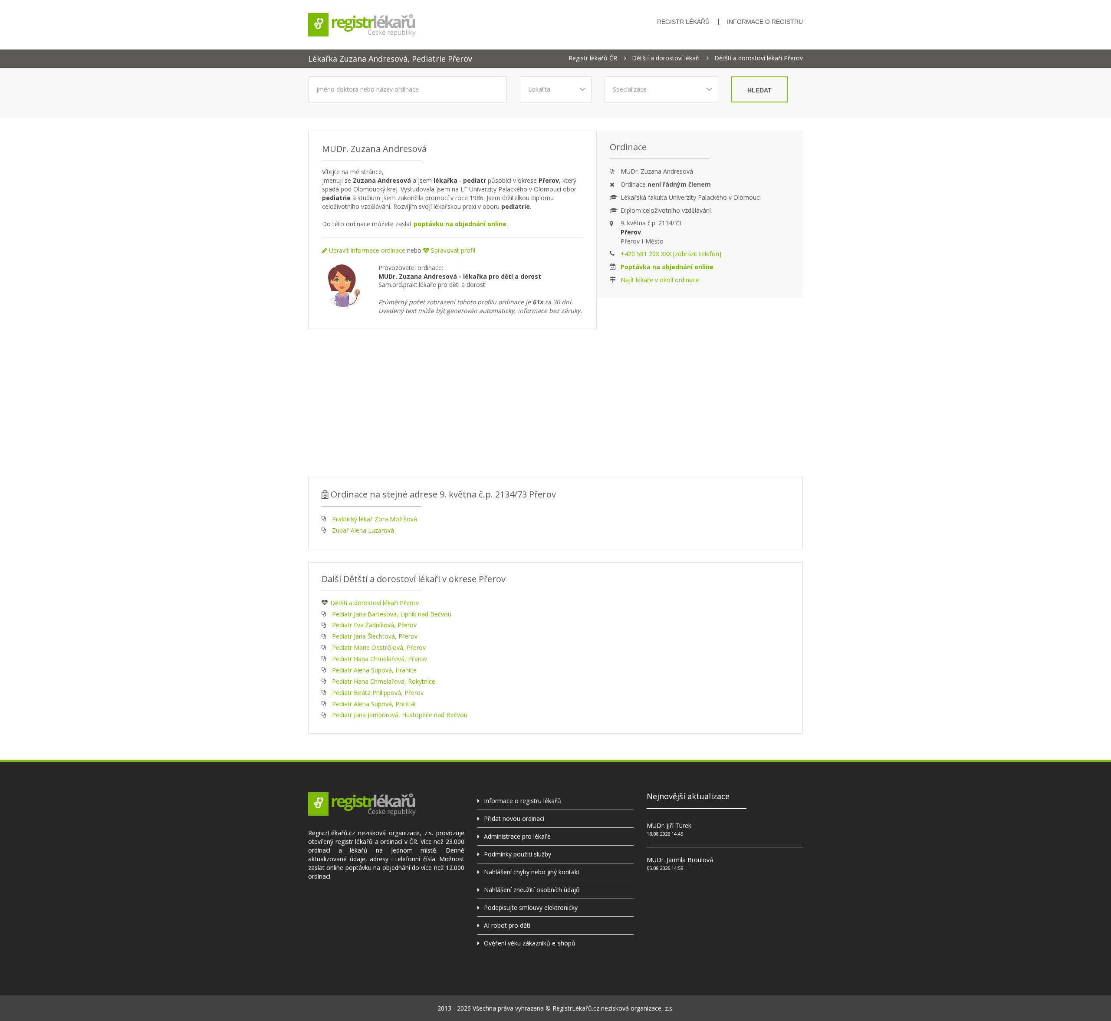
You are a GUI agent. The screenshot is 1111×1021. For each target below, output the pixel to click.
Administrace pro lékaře (517, 836)
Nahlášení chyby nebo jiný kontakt (532, 872)
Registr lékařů (683, 21)
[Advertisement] (555, 403)
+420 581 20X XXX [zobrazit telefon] (671, 254)
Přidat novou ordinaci (514, 818)
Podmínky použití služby (517, 854)
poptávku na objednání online (460, 224)
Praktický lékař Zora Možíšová (374, 519)
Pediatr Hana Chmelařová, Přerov (379, 659)
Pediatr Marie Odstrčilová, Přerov (379, 647)
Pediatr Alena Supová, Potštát (374, 704)
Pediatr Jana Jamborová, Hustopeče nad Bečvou (399, 715)
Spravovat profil (452, 250)
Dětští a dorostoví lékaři (666, 58)
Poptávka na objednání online (667, 267)
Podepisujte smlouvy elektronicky (531, 907)
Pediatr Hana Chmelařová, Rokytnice (383, 681)
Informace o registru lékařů (522, 801)
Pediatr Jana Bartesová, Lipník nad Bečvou (391, 614)
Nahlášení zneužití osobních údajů (532, 890)
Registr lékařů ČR (593, 58)
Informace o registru (765, 21)
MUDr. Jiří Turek (669, 825)
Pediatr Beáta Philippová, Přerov (378, 692)
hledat (759, 90)
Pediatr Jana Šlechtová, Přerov (374, 636)
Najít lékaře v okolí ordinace (660, 280)
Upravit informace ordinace (366, 250)
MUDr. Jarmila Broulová (680, 859)
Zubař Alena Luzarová (363, 530)
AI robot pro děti (507, 925)
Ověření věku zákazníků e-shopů (529, 943)
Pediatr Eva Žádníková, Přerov (374, 625)
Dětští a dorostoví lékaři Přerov (758, 58)
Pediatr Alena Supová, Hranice (374, 670)
